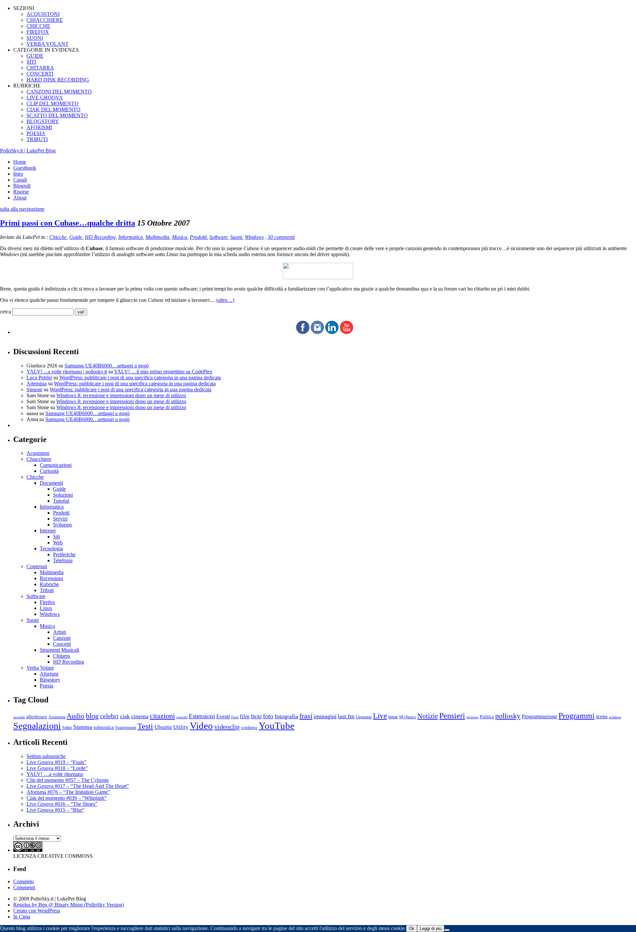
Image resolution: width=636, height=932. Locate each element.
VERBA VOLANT (47, 44)
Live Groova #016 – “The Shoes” (61, 804)
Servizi (60, 518)
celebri (109, 716)
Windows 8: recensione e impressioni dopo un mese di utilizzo (121, 395)
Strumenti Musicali (59, 650)
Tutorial (61, 501)
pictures (472, 717)
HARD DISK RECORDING (57, 79)
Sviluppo (62, 524)
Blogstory (50, 680)
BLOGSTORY (42, 121)
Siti (56, 536)
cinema (139, 716)
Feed (234, 717)
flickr (256, 716)
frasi (305, 716)
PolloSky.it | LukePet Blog (28, 150)
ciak (125, 716)
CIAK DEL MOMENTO (53, 109)
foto (268, 716)
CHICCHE (38, 26)
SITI (31, 62)
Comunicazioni (56, 465)
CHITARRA (40, 68)
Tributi (47, 590)
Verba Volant (40, 668)
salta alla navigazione (22, 209)
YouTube (276, 725)
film (244, 716)
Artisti (59, 632)
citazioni (162, 716)
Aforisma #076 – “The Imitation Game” (68, 792)
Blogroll (21, 186)
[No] (447, 930)
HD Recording (100, 237)
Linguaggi (364, 717)
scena (602, 716)
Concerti (62, 644)
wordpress (249, 727)
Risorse (21, 191)
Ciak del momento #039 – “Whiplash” (66, 798)
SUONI (34, 38)
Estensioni (202, 716)
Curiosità (49, 471)
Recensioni (51, 578)
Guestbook (24, 168)
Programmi (576, 715)
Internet (48, 530)
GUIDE (34, 56)
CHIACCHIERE (44, 20)
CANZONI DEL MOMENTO (59, 91)
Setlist (67, 728)
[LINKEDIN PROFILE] (332, 332)
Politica (487, 716)
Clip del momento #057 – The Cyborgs (67, 780)
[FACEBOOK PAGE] (302, 332)
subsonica (103, 727)
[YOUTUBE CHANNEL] (346, 332)
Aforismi (49, 674)
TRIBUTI (37, 139)
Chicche (58, 237)
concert (181, 717)
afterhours (36, 716)
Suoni (236, 237)
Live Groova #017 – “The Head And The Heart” (77, 786)
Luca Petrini (39, 377)
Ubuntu (163, 727)
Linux (46, 608)
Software (218, 237)
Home (19, 162)
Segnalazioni (37, 726)
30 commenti (281, 237)
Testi (145, 726)
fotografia (286, 716)
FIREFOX (37, 32)
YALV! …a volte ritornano (54, 774)
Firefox (47, 602)
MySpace (407, 716)
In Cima (21, 916)
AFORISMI (39, 127)
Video (201, 725)
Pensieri (452, 715)
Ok (411, 928)
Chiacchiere (38, 459)
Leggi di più (431, 928)
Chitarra (61, 656)
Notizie (427, 716)
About (19, 197)
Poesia (46, 685)
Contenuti (36, 566)
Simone (34, 389)
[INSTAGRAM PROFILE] (317, 332)
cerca (5, 311)
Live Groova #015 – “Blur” (55, 810)
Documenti (51, 483)
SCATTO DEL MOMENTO (57, 115)
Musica (179, 237)
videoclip (226, 726)
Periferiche (64, 554)
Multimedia (157, 237)
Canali (20, 180)
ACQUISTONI (43, 14)
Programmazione (539, 716)
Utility (180, 727)
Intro (18, 174)
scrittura (615, 717)
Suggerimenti (125, 727)
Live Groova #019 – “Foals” (56, 762)
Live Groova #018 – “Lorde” (57, 768)
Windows (254, 237)
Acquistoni (37, 453)
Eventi (223, 716)
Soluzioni (63, 495)
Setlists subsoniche (46, 756)
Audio (75, 716)
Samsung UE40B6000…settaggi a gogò (107, 365)
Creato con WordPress (36, 910)
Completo (23, 881)
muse (393, 716)
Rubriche (49, 584)
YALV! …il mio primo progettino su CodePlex (163, 371)
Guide (75, 237)
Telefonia (63, 560)
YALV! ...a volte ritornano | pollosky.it (66, 371)
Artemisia (36, 383)
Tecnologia (51, 548)
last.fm (346, 716)
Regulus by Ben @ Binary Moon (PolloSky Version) (68, 904)
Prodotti (198, 237)
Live (380, 716)
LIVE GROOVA (44, 97)
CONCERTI (39, 74)
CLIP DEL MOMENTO (52, 103)
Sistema (82, 727)
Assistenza (56, 717)
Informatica (130, 237)
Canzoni (62, 638)
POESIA (35, 133)
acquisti (19, 717)
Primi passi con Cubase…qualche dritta (67, 223)
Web (58, 542)
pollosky (507, 716)
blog (92, 716)
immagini (325, 716)
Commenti (24, 887)
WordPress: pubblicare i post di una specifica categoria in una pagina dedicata (140, 377)
